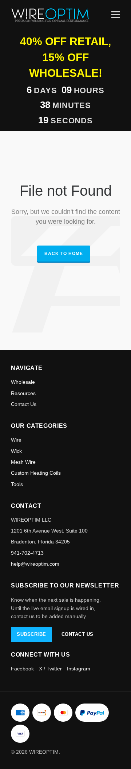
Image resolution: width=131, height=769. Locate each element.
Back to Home (63, 253)
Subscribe (31, 634)
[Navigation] (115, 14)
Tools (17, 484)
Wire (16, 440)
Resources (23, 393)
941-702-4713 (27, 553)
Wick (16, 451)
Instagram (78, 669)
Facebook (22, 669)
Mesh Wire (23, 462)
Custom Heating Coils (36, 473)
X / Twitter (50, 669)
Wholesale (23, 382)
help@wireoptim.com (35, 564)
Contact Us (23, 404)
